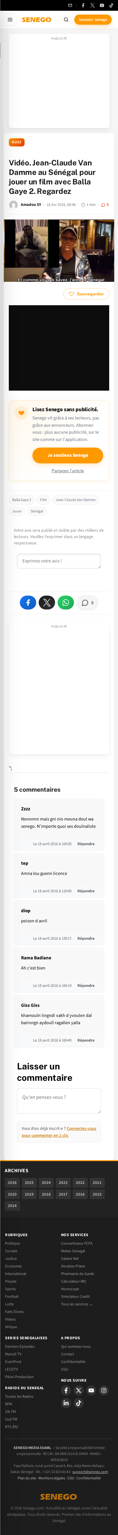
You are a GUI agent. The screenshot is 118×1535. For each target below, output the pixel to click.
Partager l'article (68, 470)
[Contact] (70, 5)
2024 (46, 1182)
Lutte (9, 1304)
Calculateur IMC (74, 1281)
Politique (12, 1243)
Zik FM (10, 1411)
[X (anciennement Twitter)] (92, 5)
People (10, 1281)
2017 (63, 1194)
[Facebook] (83, 5)
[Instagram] (104, 1390)
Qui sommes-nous (76, 1346)
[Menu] (10, 19)
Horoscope (70, 1289)
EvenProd (13, 1362)
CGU (64, 1369)
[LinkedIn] (66, 1403)
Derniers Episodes (19, 1346)
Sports (10, 1289)
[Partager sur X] (47, 603)
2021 (97, 1182)
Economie (13, 1266)
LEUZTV (11, 1369)
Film (43, 500)
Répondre (86, 844)
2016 (80, 1194)
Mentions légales (51, 1478)
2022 (80, 1182)
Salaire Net (70, 1258)
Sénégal (37, 511)
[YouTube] (101, 5)
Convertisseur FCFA (77, 1243)
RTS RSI (11, 1427)
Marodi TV (13, 1354)
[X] (79, 1390)
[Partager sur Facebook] (28, 603)
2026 (12, 1182)
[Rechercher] (66, 19)
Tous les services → (77, 1304)
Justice (11, 1258)
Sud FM (11, 1419)
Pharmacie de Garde (77, 1274)
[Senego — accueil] (37, 19)
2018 (46, 1194)
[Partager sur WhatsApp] (66, 603)
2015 (97, 1194)
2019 (29, 1194)
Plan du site (27, 1478)
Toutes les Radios (19, 1396)
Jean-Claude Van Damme (76, 500)
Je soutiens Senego (68, 455)
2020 (12, 1194)
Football (12, 1296)
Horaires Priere (73, 1266)
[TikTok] (111, 5)
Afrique (11, 1327)
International (15, 1274)
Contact (67, 1354)
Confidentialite (73, 1362)
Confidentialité (88, 1478)
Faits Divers (14, 1312)
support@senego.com (90, 1472)
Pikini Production (19, 1377)
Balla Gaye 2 (21, 500)
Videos (10, 1319)
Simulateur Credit (75, 1296)
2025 (29, 1182)
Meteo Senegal (73, 1251)
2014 (12, 1206)
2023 (63, 1182)
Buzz (16, 142)
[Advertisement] (59, 82)
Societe (11, 1251)
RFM (8, 1404)
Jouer (17, 511)
